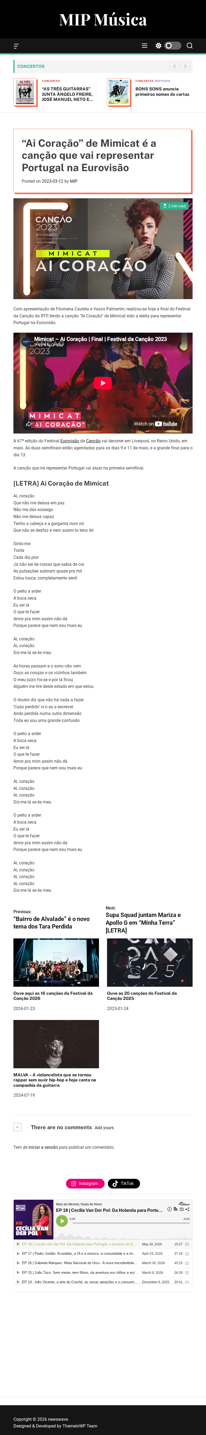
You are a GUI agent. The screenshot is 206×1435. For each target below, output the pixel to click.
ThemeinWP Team (79, 1426)
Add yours (104, 1127)
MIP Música (103, 19)
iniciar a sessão (43, 1147)
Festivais (89, 80)
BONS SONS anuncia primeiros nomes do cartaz (89, 91)
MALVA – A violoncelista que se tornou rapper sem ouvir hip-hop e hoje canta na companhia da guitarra (54, 1080)
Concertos (71, 80)
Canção (93, 440)
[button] (185, 66)
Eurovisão (69, 440)
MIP (74, 181)
